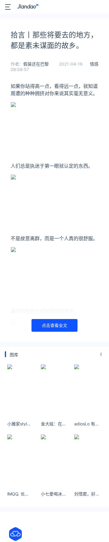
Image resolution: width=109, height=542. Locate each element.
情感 (94, 63)
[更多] (101, 354)
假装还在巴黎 (36, 63)
